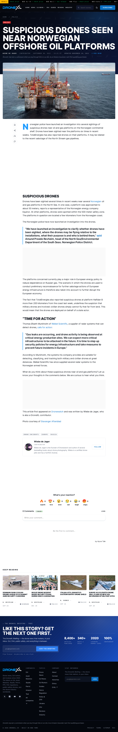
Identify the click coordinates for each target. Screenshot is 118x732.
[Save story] (14, 125)
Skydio (28, 682)
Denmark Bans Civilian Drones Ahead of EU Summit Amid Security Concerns (15, 594)
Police (15, 17)
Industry (68, 7)
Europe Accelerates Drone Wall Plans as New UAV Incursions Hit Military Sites (102, 594)
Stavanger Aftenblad (51, 421)
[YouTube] (15, 696)
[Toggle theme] (97, 8)
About (54, 672)
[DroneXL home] (12, 7)
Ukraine (42, 703)
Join (95, 679)
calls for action (44, 327)
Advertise (55, 680)
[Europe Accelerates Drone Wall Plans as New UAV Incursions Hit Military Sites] (102, 582)
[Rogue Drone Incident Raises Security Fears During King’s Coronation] (45, 582)
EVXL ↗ (55, 687)
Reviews (61, 7)
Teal (27, 694)
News (33, 7)
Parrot (28, 686)
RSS (113, 728)
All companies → (30, 700)
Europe (45, 434)
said (99, 235)
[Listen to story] (14, 136)
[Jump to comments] (14, 141)
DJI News (40, 7)
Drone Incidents (31, 434)
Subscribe (107, 7)
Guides (53, 7)
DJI (27, 672)
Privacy (90, 728)
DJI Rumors (43, 682)
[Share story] (14, 130)
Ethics (54, 683)
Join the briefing (47, 649)
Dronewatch (57, 411)
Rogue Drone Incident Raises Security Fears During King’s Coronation (43, 594)
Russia (54, 434)
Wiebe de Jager (42, 441)
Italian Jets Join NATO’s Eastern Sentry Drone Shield (73, 593)
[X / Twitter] (4, 696)
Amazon (29, 690)
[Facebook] (10, 696)
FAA (48, 7)
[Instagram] (20, 696)
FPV (40, 707)
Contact (55, 676)
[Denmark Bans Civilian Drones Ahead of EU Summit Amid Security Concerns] (16, 582)
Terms (98, 728)
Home (27, 7)
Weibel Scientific (59, 324)
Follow (97, 447)
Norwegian (96, 201)
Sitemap (106, 728)
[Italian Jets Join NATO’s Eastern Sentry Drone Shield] (73, 582)
